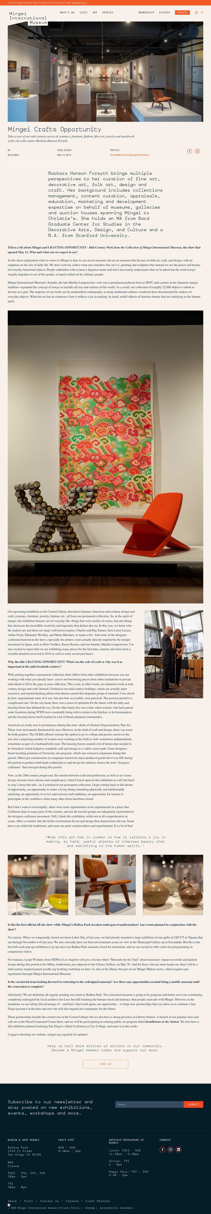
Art (94, 12)
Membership (146, 12)
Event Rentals (98, 1201)
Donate (182, 12)
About (12, 1201)
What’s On (67, 12)
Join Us (105, 1064)
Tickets (164, 12)
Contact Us (49, 1201)
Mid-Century (124, 154)
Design (134, 154)
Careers (72, 1201)
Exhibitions (143, 154)
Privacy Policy (69, 1207)
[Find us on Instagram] (197, 151)
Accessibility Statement (116, 1207)
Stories (107, 12)
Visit (83, 12)
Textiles (114, 154)
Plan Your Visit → (79, 2)
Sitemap (90, 1207)
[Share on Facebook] (189, 151)
